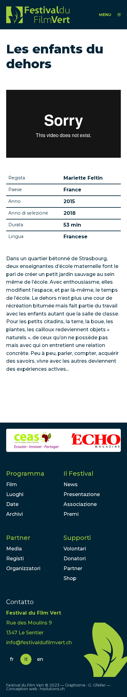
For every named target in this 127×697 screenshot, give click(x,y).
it (26, 659)
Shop (69, 578)
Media (14, 549)
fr (12, 659)
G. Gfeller (97, 685)
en (40, 659)
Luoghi (14, 494)
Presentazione (81, 494)
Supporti (77, 537)
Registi (15, 558)
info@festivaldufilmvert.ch (39, 642)
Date (12, 504)
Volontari (74, 549)
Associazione (80, 504)
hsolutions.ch (52, 689)
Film (11, 484)
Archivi (14, 514)
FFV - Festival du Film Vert (38, 14)
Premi (71, 514)
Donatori (74, 558)
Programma (25, 473)
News (70, 484)
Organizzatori (23, 568)
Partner (18, 537)
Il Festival (78, 473)
